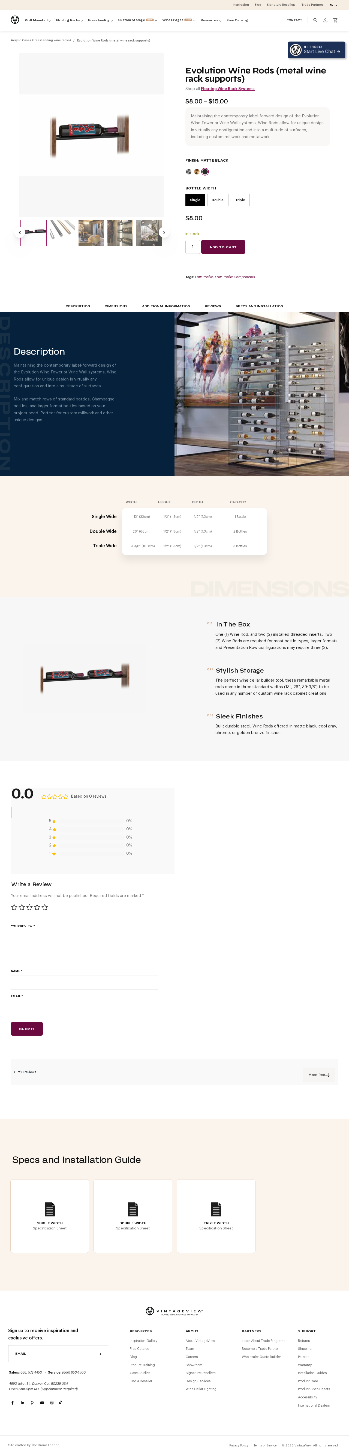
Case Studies (140, 1373)
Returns (304, 1340)
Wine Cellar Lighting (201, 1389)
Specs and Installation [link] (259, 306)
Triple (240, 200)
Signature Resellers (200, 1373)
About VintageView (200, 1340)
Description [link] (78, 306)
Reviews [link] (213, 306)
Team (190, 1348)
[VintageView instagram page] (52, 1403)
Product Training (142, 1365)
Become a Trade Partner (260, 1348)
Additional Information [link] (166, 306)
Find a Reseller (141, 1381)
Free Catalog (139, 1348)
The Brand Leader (45, 1445)
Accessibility (307, 1397)
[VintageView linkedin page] (22, 1403)
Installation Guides (312, 1373)
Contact (294, 20)
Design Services (198, 1381)
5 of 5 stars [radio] (44, 907)
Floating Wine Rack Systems (228, 89)
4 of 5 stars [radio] (37, 907)
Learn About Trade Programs (263, 1340)
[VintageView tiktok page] (62, 1403)
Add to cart (223, 247)
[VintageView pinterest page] (32, 1403)
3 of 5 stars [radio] (29, 907)
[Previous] (19, 232)
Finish (191, 160)
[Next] (164, 232)
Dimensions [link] (116, 306)
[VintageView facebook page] (12, 1403)
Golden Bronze (197, 171)
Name (16, 971)
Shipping (305, 1348)
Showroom (194, 1365)
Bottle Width (200, 188)
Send (100, 1353)
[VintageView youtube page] (42, 1403)
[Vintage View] (174, 1311)
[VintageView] (15, 20)
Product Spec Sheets (314, 1389)
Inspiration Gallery (143, 1340)
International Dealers (314, 1405)
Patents (303, 1357)
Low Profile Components (235, 277)
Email (17, 996)
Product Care (308, 1381)
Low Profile (204, 277)
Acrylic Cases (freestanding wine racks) (41, 40)
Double (218, 200)
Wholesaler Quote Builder (261, 1357)
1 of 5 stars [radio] (14, 907)
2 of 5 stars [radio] (22, 907)
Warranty (305, 1365)
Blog (133, 1357)
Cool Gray (188, 171)
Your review (23, 926)
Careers (192, 1357)
